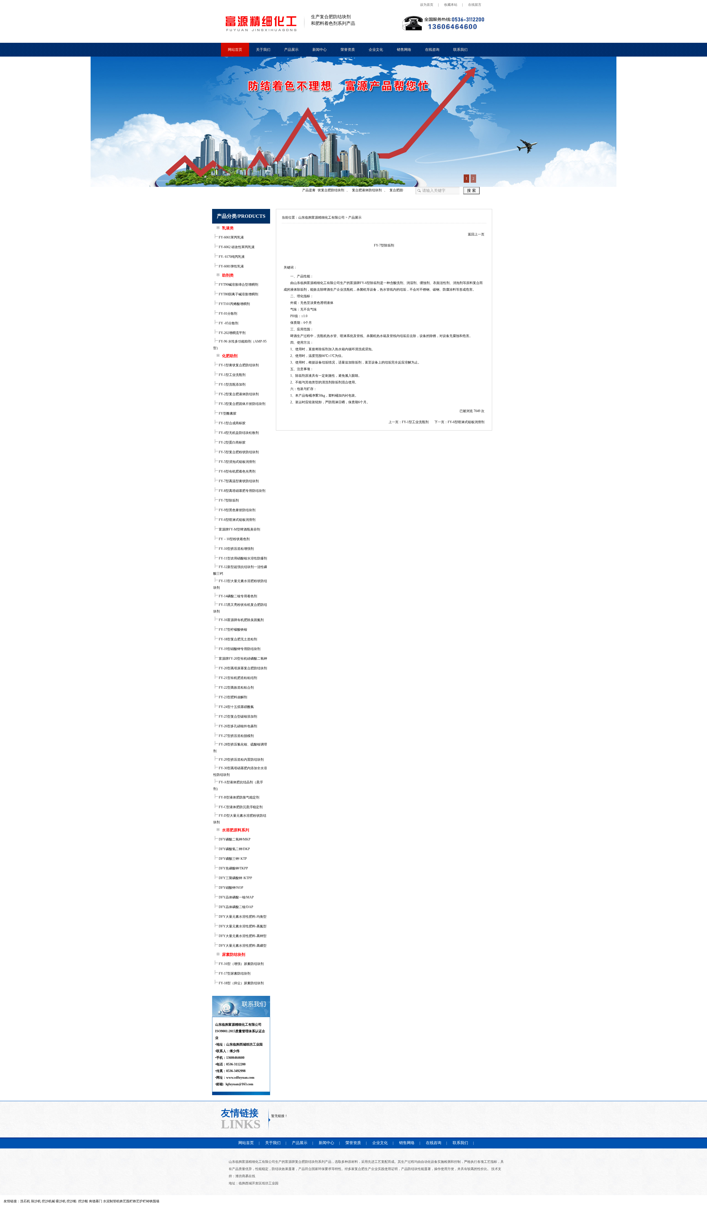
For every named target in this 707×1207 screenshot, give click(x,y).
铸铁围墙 (152, 1201)
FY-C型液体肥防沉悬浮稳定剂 (240, 807)
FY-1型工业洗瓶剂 (232, 375)
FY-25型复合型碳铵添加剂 (237, 716)
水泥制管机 (111, 1201)
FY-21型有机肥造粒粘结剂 (237, 678)
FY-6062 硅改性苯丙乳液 (236, 247)
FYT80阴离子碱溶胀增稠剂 (238, 294)
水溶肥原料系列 (235, 830)
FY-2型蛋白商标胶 (232, 442)
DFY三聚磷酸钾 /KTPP (235, 878)
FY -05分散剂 (228, 323)
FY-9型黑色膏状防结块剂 (236, 510)
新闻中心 (319, 49)
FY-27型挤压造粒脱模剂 (236, 736)
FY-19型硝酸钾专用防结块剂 (239, 649)
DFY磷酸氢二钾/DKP (234, 849)
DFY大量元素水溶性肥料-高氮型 (242, 926)
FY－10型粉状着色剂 (234, 539)
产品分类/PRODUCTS (241, 216)
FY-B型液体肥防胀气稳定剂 (238, 797)
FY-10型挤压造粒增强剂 (236, 549)
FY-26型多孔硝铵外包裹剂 (237, 726)
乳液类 (228, 228)
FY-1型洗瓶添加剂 (232, 384)
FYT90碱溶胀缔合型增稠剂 (238, 285)
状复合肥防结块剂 (317, 190)
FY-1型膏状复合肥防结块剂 (238, 365)
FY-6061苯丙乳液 (231, 237)
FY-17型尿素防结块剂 (234, 973)
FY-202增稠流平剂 (232, 333)
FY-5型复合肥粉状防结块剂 (238, 452)
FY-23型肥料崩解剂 (232, 697)
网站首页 (235, 49)
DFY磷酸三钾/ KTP (232, 859)
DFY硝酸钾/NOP (230, 888)
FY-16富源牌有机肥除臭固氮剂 (241, 620)
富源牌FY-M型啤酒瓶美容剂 (239, 529)
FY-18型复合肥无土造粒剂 (237, 639)
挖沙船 (83, 1201)
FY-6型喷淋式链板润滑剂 (236, 520)
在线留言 (474, 5)
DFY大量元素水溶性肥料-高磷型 (242, 946)
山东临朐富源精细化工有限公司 (321, 217)
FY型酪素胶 (227, 413)
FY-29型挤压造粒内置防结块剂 (241, 760)
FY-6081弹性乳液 (231, 266)
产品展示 (291, 49)
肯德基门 (95, 1201)
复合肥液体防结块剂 (353, 190)
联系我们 (460, 49)
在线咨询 (432, 49)
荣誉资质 (348, 49)
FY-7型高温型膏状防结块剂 (238, 481)
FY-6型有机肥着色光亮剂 (236, 471)
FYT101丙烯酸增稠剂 (234, 304)
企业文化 (376, 49)
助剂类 (228, 275)
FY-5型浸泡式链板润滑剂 (236, 462)
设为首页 (426, 5)
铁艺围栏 (126, 1201)
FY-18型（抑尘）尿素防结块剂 (241, 983)
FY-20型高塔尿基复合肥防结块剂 (242, 668)
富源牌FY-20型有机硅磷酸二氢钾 (242, 658)
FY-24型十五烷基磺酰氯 (236, 707)
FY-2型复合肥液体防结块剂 (238, 394)
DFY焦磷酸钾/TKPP (233, 868)
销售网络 (404, 49)
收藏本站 (450, 5)
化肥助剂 (230, 356)
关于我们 (263, 49)
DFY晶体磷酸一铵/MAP (236, 897)
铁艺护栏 (139, 1201)
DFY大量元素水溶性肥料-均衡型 (242, 917)
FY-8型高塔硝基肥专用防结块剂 (241, 491)
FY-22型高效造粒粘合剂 (236, 687)
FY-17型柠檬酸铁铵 (232, 630)
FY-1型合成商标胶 (232, 423)
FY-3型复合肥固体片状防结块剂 (241, 404)
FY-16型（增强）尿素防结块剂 (241, 964)
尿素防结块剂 (233, 955)
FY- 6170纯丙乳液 (231, 257)
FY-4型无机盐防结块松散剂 (238, 433)
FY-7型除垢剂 (228, 500)
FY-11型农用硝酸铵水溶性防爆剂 (242, 558)
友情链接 (239, 1113)
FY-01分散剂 (227, 313)
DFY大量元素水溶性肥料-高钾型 (242, 936)
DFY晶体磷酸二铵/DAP (235, 907)
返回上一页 (476, 234)
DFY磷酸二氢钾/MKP (234, 839)
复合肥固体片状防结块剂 (393, 190)
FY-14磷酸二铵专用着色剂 (237, 596)
